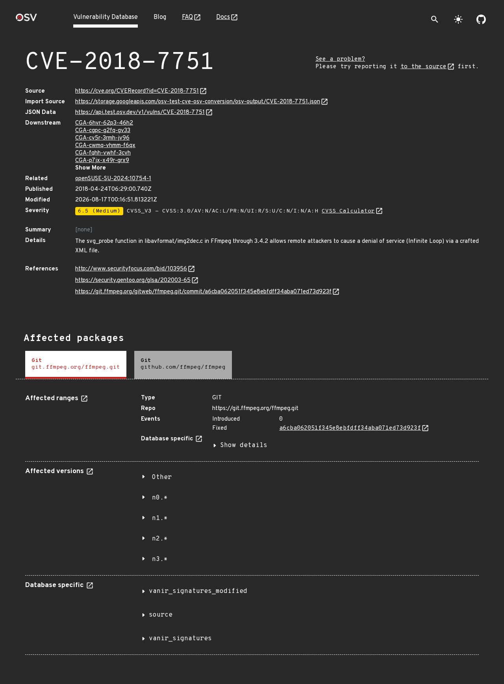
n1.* (160, 518)
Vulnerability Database (105, 17)
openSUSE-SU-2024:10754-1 (113, 179)
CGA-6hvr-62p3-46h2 (104, 123)
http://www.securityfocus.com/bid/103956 (131, 269)
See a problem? (340, 59)
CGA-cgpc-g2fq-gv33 (102, 130)
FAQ (187, 17)
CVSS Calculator (348, 211)
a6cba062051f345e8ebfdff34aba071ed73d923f (350, 428)
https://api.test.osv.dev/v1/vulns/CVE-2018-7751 (140, 112)
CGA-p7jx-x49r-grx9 (102, 160)
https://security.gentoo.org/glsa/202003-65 (133, 280)
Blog (160, 17)
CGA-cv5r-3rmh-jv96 (102, 138)
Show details (243, 445)
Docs (223, 17)
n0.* (160, 498)
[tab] (75, 365)
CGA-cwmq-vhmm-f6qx (105, 145)
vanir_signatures (180, 639)
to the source (423, 67)
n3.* (160, 559)
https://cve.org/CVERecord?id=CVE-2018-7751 (137, 91)
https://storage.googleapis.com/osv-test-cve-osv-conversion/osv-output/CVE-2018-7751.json (197, 102)
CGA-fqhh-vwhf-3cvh (103, 153)
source (160, 615)
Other (162, 477)
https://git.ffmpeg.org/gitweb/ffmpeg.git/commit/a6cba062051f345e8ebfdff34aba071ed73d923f (203, 292)
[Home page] (26, 20)
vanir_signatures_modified (198, 591)
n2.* (160, 539)
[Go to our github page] (481, 19)
